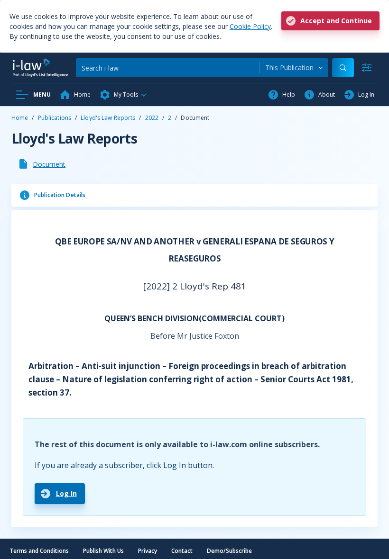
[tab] (42, 164)
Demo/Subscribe (229, 551)
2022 (151, 118)
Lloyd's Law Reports (108, 118)
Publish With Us (103, 551)
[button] (123, 94)
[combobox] (293, 67)
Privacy (147, 551)
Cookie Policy (250, 26)
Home (19, 118)
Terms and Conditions (39, 551)
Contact (182, 551)
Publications (54, 118)
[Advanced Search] (367, 67)
